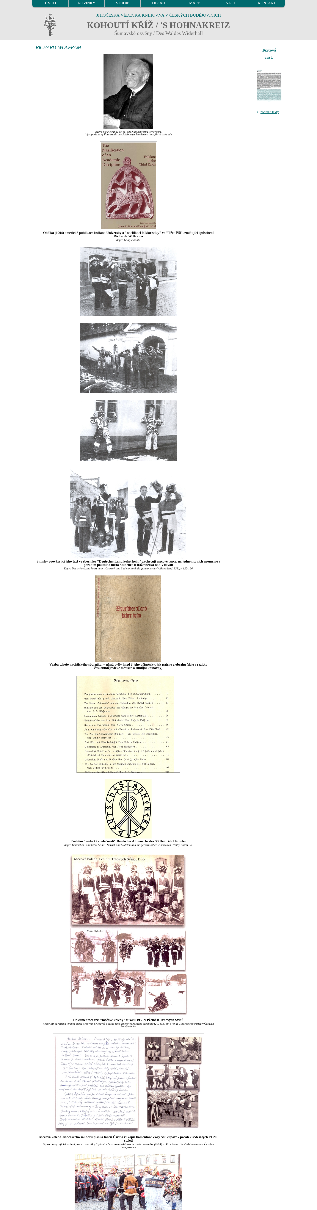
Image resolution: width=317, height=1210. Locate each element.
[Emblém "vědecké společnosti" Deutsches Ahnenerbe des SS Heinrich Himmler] (128, 809)
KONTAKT (267, 3)
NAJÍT (231, 3)
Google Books (132, 239)
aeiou (122, 131)
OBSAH (158, 3)
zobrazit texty (270, 112)
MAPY (194, 3)
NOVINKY (86, 3)
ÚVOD (50, 3)
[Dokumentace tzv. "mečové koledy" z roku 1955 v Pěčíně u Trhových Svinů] (128, 934)
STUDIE (122, 3)
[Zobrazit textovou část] (269, 85)
